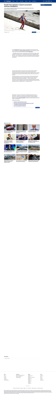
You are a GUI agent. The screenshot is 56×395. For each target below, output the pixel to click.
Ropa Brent (41, 379)
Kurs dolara (5, 378)
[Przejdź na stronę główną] (5, 1)
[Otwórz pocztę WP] (43, 1)
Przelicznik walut (5, 379)
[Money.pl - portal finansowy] (9, 1)
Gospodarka (34, 1)
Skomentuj (34, 32)
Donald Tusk (16, 49)
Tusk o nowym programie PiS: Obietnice (20, 105)
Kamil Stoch (28, 50)
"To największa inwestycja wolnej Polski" (20, 104)
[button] (46, 1)
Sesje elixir (41, 377)
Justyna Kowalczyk (22, 50)
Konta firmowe (29, 383)
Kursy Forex (41, 378)
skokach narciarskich (22, 97)
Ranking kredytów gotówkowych (31, 377)
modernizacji (31, 51)
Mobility (26, 1)
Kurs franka (5, 377)
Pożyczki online (29, 380)
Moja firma (21, 1)
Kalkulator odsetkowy (18, 377)
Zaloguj (49, 1)
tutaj (18, 393)
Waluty (17, 1)
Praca (29, 1)
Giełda (13, 1)
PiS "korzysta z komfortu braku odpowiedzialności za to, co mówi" (24, 103)
